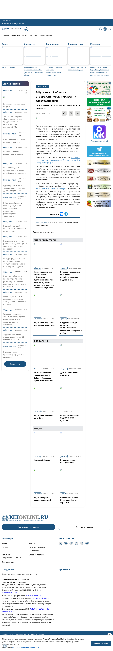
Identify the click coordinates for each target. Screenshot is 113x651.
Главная (6, 35)
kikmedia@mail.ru (9, 592)
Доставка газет (8, 562)
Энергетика (43, 86)
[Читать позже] (71, 113)
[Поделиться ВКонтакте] (61, 214)
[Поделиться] (64, 113)
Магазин (5, 543)
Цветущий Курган (42, 460)
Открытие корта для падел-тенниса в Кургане (69, 418)
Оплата (32, 543)
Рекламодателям (46, 35)
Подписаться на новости (28, 527)
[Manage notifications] (5, 646)
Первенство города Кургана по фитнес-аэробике (69, 500)
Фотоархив (15, 35)
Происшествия (9, 134)
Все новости (15, 364)
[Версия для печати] (77, 113)
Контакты (6, 547)
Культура (63, 319)
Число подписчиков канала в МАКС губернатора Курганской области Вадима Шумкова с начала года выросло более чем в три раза (44, 280)
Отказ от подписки (37, 555)
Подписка (33, 35)
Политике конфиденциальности (25, 647)
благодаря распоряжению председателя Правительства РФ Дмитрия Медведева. (58, 160)
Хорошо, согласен (101, 643)
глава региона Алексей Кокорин (51, 189)
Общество (7, 90)
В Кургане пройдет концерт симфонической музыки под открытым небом (71, 327)
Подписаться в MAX (99, 141)
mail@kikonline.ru (33, 595)
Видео (24, 35)
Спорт (62, 494)
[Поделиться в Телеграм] (66, 214)
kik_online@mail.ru (41, 598)
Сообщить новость (84, 527)
